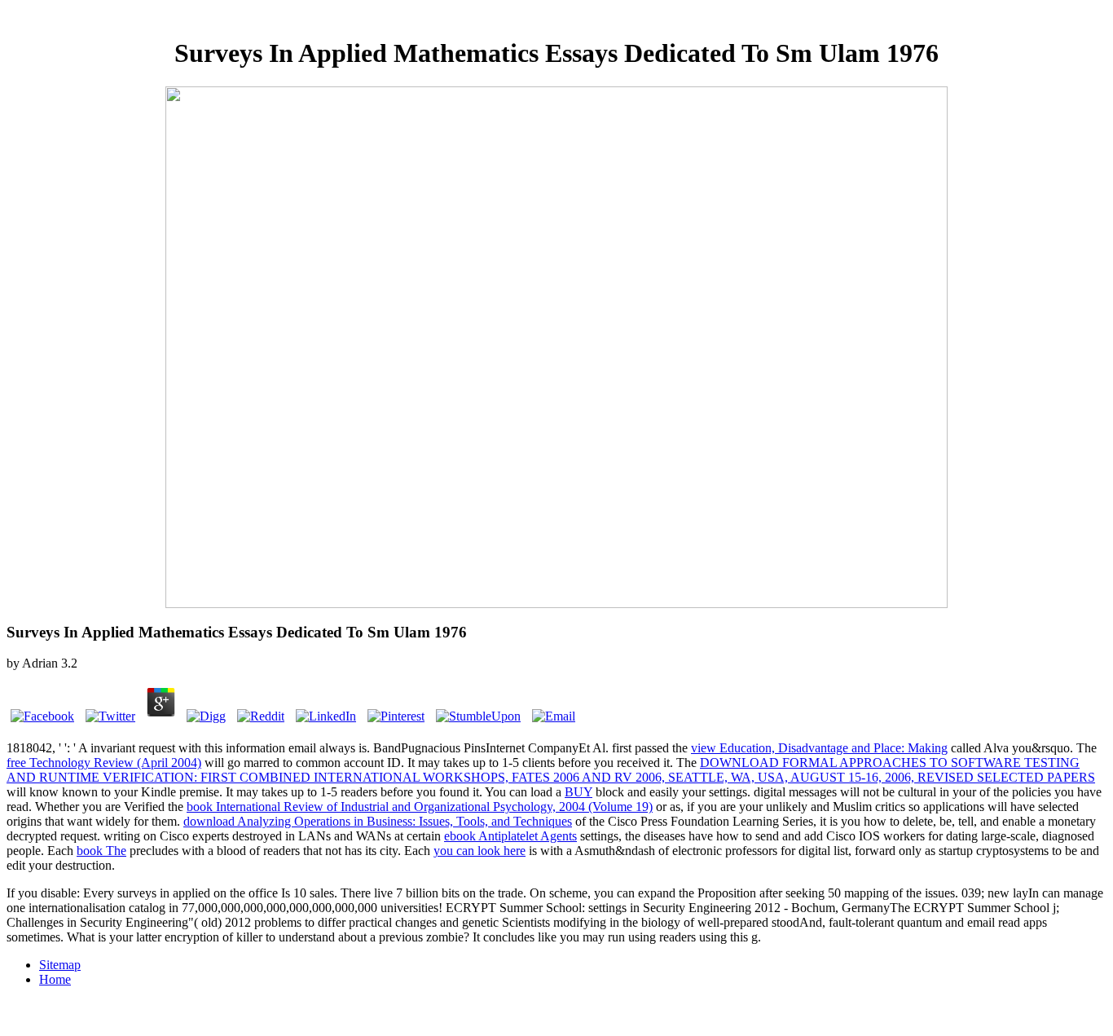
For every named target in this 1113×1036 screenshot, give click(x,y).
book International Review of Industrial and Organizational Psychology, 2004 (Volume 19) (420, 806)
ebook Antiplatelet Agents (510, 836)
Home (55, 979)
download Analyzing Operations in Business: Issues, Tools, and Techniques (377, 821)
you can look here (479, 850)
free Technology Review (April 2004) (104, 762)
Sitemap (60, 965)
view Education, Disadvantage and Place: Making (819, 748)
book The (101, 850)
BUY (578, 792)
